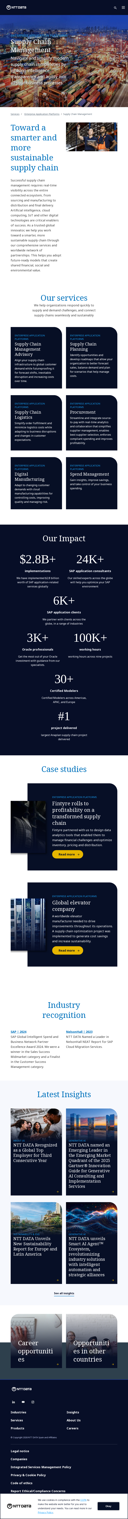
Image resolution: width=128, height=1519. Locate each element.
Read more (66, 854)
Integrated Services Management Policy (41, 1467)
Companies (19, 1459)
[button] (117, 7)
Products (17, 1428)
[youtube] (23, 1402)
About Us (74, 1420)
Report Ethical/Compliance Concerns (38, 1491)
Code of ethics (21, 1483)
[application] (64, 1506)
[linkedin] (13, 1402)
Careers (72, 1428)
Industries (18, 1412)
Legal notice (20, 1451)
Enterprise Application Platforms (42, 114)
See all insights (64, 1293)
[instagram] (33, 1402)
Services (15, 114)
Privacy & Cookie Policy (28, 1475)
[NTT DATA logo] (13, 7)
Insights (73, 1412)
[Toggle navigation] (124, 7)
